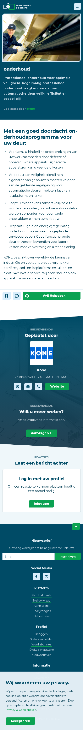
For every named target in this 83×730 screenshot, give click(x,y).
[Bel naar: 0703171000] (38, 386)
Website (57, 386)
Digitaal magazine (41, 649)
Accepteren (20, 721)
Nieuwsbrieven (41, 655)
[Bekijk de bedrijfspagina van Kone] (17, 386)
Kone (31, 108)
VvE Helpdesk (41, 595)
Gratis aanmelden (41, 639)
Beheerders (41, 616)
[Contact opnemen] (28, 386)
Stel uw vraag (41, 600)
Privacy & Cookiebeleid (21, 710)
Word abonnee (41, 644)
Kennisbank (41, 606)
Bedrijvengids (41, 611)
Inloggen (41, 504)
